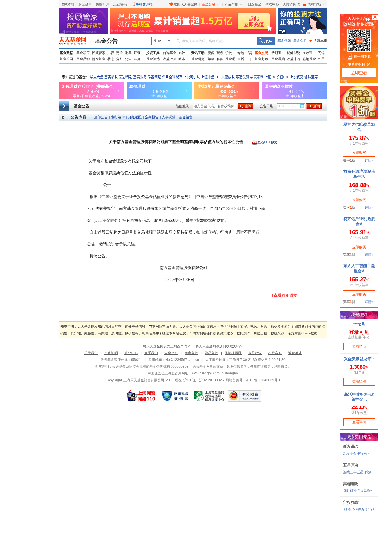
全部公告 (101, 117)
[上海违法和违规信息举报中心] (209, 396)
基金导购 (278, 59)
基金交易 (208, 4)
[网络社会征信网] (175, 396)
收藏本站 (67, 4)
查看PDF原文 (267, 142)
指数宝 (307, 53)
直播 (240, 59)
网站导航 (314, 4)
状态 (110, 59)
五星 (321, 59)
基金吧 (230, 59)
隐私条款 (211, 353)
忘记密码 (120, 4)
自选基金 (254, 4)
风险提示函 (233, 353)
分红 (119, 59)
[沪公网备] (244, 396)
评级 (137, 53)
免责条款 (191, 353)
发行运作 (118, 117)
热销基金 (309, 59)
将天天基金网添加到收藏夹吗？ (219, 346)
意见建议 (255, 353)
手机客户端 (144, 4)
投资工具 (153, 53)
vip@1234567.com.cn (182, 360)
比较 (181, 53)
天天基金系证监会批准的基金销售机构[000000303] (150, 367)
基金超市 (261, 59)
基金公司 (300, 41)
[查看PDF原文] (285, 295)
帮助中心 (272, 4)
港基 (128, 53)
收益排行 (293, 59)
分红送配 (135, 117)
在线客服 (275, 353)
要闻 (211, 53)
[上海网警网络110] (141, 396)
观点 (219, 53)
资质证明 (111, 353)
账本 (181, 59)
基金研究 (198, 59)
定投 (119, 53)
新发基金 (98, 59)
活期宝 (276, 53)
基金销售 (185, 117)
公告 (128, 59)
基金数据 (66, 53)
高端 (321, 53)
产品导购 (231, 4)
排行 (110, 53)
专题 (240, 53)
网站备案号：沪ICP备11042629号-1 (253, 380)
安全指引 (171, 353)
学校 (228, 53)
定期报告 (152, 117)
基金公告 (106, 41)
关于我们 (91, 353)
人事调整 (168, 117)
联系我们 (151, 353)
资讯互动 (198, 53)
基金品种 (83, 59)
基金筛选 (153, 59)
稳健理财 (293, 53)
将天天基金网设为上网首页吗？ (166, 346)
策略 (211, 59)
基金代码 (284, 41)
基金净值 (83, 53)
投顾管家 (98, 53)
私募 (137, 59)
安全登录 (85, 4)
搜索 (266, 41)
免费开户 (102, 4)
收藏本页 (318, 41)
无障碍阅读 (291, 4)
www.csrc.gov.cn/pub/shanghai (215, 373)
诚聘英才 (295, 353)
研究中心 (131, 353)
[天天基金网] (75, 41)
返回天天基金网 (186, 4)
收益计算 (169, 59)
